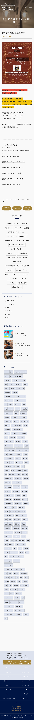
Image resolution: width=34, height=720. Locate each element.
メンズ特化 (16, 487)
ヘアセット (24, 491)
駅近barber (24, 528)
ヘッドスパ (21, 388)
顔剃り (13, 470)
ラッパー (24, 532)
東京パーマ (12, 437)
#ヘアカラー (11, 283)
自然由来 (25, 442)
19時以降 (18, 495)
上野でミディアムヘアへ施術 (11, 173)
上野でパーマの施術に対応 (11, 184)
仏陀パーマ (19, 594)
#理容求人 (8, 240)
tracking (7, 581)
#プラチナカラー (17, 249)
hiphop (23, 536)
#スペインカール (21, 270)
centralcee (17, 532)
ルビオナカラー (19, 446)
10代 (6, 520)
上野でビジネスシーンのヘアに (12, 179)
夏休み (24, 495)
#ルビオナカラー (12, 253)
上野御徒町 (13, 388)
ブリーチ (21, 602)
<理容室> (16, 573)
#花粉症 (9, 223)
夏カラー (7, 470)
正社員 (6, 552)
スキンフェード (21, 396)
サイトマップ (25, 698)
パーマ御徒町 (22, 433)
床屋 (6, 409)
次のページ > (27, 208)
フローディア (8, 561)
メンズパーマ (8, 421)
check (19, 581)
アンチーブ (13, 589)
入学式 (6, 462)
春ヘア (15, 507)
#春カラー (8, 228)
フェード (26, 614)
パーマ (4, 201)
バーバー (11, 409)
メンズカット (22, 417)
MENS (6, 557)
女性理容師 (23, 413)
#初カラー (10, 270)
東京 (24, 405)
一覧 (6, 454)
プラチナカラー (8, 446)
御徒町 (16, 413)
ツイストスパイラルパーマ (16, 557)
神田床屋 (26, 503)
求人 (6, 405)
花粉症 (25, 454)
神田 (28, 540)
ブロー (12, 594)
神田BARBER (8, 507)
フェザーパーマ (8, 598)
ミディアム (20, 199)
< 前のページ (6, 208)
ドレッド (11, 544)
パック (6, 376)
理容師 (10, 405)
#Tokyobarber (17, 287)
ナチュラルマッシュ (21, 516)
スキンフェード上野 (10, 450)
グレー (25, 425)
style (12, 540)
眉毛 (11, 372)
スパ (10, 585)
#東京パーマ (11, 257)
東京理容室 (7, 429)
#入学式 (26, 228)
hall (21, 577)
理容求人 (19, 454)
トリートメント (8, 565)
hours (12, 577)
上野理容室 (7, 392)
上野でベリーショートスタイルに (13, 162)
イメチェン (22, 507)
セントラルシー (8, 532)
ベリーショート (6, 199)
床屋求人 (24, 499)
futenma (7, 577)
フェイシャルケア (9, 458)
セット (6, 594)
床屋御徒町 (7, 483)
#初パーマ (25, 266)
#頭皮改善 (23, 253)
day (17, 577)
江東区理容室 (8, 487)
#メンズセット (21, 232)
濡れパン (19, 614)
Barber (17, 409)
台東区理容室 (15, 528)
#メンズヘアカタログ (21, 274)
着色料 (26, 446)
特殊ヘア (25, 520)
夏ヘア (20, 483)
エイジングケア (24, 585)
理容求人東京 (8, 499)
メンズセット (19, 462)
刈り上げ (7, 425)
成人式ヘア (13, 511)
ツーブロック (13, 602)
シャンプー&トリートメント (12, 569)
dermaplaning (13, 552)
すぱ (6, 585)
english (6, 589)
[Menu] (30, 7)
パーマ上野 (14, 433)
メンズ (6, 372)
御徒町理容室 (18, 503)
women (25, 470)
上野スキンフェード (10, 396)
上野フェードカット (20, 400)
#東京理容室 (17, 261)
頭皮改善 (18, 442)
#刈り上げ (8, 274)
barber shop (24, 573)
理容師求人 (12, 454)
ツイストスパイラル (10, 614)
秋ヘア (14, 483)
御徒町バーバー (8, 413)
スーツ (26, 462)
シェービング (19, 606)
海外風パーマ (18, 479)
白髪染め (7, 417)
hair (6, 474)
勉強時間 (17, 524)
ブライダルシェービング (18, 380)
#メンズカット (12, 236)
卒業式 (12, 462)
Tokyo (20, 548)
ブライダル (7, 380)
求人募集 (26, 548)
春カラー (18, 458)
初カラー (16, 421)
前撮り (6, 388)
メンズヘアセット (9, 495)
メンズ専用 (7, 491)
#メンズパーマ (12, 278)
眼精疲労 (16, 585)
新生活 (23, 524)
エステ (27, 552)
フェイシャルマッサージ (15, 384)
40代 (19, 520)
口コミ (23, 569)
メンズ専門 (24, 487)
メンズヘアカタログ (16, 425)
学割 (6, 618)
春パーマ (25, 458)
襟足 (10, 573)
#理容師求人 (23, 236)
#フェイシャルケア (20, 223)
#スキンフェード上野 (21, 240)
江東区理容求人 (8, 503)
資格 (6, 524)
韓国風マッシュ (8, 479)
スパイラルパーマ (19, 610)
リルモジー (16, 536)
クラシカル (21, 589)
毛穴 (6, 384)
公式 (6, 573)
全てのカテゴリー (10, 301)
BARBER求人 (17, 499)
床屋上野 (26, 479)
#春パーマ (17, 228)
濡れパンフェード (19, 540)
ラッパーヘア (8, 536)
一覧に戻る (17, 208)
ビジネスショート (9, 606)
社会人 (10, 524)
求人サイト (17, 405)
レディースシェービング (16, 376)
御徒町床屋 (24, 409)
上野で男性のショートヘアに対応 (13, 167)
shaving (19, 470)
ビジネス (25, 199)
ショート (13, 199)
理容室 (6, 602)
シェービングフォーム (20, 372)
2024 (23, 466)
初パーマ (7, 433)
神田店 (21, 552)
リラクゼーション (9, 442)
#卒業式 (11, 232)
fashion (6, 540)
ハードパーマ (8, 548)
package (13, 581)
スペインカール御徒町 (14, 474)
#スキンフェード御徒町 (17, 245)
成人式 (6, 511)
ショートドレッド (20, 544)
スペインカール (24, 421)
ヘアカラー (14, 417)
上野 (23, 598)
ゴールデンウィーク (10, 466)
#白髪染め (23, 278)
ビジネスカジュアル (17, 429)
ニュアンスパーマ (9, 516)
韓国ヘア (24, 474)
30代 (15, 520)
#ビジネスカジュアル (12, 266)
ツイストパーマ (8, 610)
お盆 (18, 466)
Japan (26, 577)
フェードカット (8, 400)
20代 (10, 520)
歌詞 (6, 544)
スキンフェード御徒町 (22, 450)
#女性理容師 (22, 283)
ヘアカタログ (15, 491)
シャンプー (16, 561)
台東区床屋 (7, 528)
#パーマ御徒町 (22, 257)
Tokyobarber (20, 437)
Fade (15, 548)
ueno (6, 437)
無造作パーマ (21, 511)
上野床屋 (14, 392)
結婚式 (25, 384)
